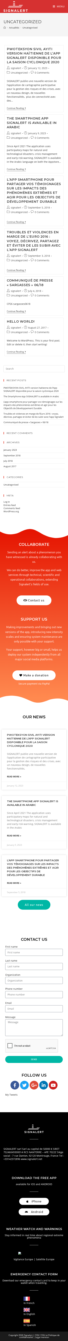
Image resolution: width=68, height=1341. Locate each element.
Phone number (14, 988)
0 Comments (42, 72)
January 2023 (10, 449)
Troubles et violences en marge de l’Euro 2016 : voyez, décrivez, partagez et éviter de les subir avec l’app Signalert (34, 241)
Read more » (14, 776)
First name (11, 946)
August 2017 (9, 466)
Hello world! (20, 321)
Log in (6, 501)
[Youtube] (53, 1085)
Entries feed (9, 505)
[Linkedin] (43, 1085)
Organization (12, 974)
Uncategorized (19, 72)
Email (8, 1003)
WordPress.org (11, 511)
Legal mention (42, 1337)
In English (29, 1314)
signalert (16, 68)
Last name (11, 960)
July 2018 (8, 460)
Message (10, 1017)
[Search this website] (34, 368)
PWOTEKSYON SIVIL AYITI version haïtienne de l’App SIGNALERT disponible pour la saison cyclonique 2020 (31, 389)
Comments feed (11, 508)
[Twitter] (24, 1085)
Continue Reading (16, 108)
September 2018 (11, 455)
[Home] (4, 27)
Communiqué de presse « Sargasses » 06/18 (25, 422)
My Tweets (11, 1094)
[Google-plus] (34, 1085)
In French (29, 1303)
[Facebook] (14, 1085)
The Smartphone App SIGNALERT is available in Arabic (31, 123)
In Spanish (30, 1325)
